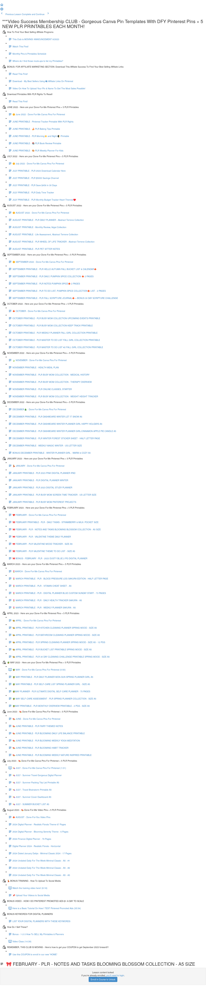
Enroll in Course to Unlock (103, 979)
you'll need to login (115, 975)
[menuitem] (2, 9)
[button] (2, 5)
